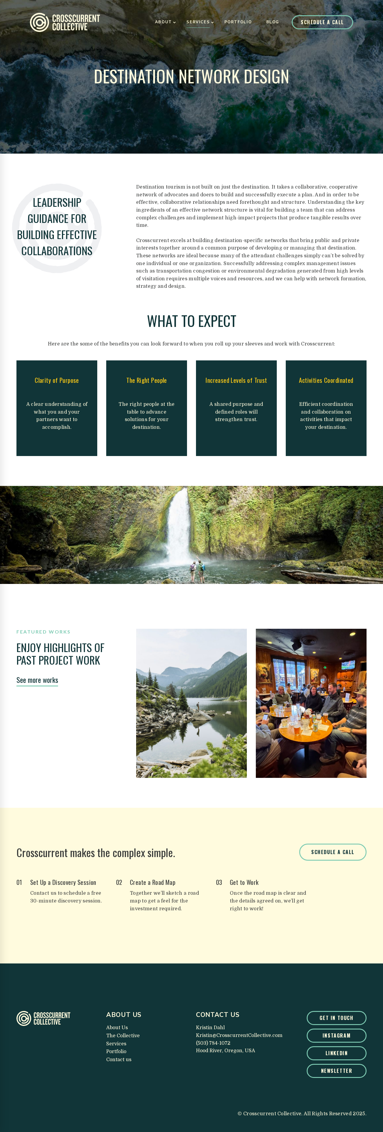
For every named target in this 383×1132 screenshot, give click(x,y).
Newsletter (336, 1070)
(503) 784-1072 (213, 1043)
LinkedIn (337, 1053)
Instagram (337, 1035)
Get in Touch (336, 1017)
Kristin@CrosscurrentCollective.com (239, 1035)
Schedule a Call (322, 22)
